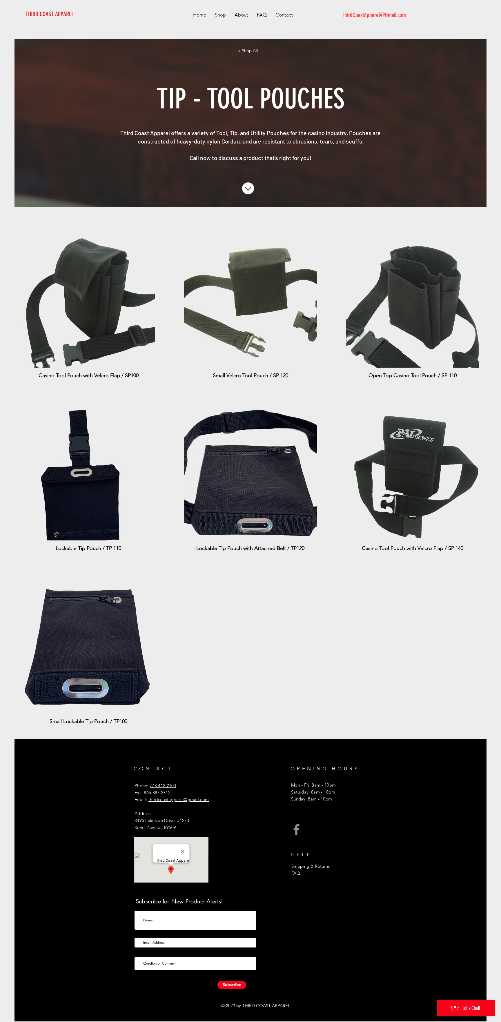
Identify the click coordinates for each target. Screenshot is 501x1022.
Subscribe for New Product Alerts (164, 933)
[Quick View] (88, 301)
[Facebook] (296, 829)
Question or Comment (157, 952)
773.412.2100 (163, 785)
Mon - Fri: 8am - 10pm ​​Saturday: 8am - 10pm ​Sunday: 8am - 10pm (313, 792)
